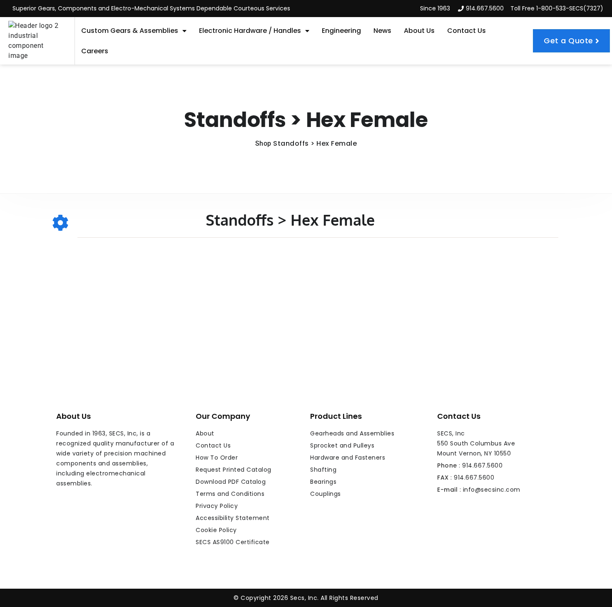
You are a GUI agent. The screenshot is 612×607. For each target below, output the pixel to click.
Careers (94, 51)
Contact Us (466, 30)
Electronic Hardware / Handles (250, 30)
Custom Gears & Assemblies (129, 30)
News (382, 30)
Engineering (341, 30)
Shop (263, 143)
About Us (419, 30)
